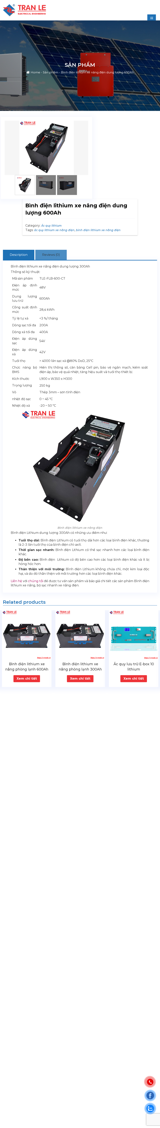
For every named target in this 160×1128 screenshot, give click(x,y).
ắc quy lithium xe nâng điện (54, 230)
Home (35, 72)
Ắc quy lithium (51, 225)
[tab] (18, 255)
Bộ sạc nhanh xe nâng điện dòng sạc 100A (133, 666)
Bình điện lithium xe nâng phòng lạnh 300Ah (26, 666)
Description (19, 255)
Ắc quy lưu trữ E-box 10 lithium (80, 666)
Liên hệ (16, 581)
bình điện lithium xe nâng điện (98, 230)
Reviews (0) (51, 255)
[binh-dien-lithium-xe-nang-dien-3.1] (46, 148)
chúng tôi (35, 581)
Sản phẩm (50, 72)
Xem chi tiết (27, 678)
